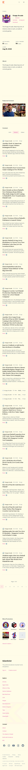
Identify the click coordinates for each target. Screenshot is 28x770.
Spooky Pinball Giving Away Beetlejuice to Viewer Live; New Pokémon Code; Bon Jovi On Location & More (13, 243)
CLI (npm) (11, 765)
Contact (4, 731)
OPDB (22, 761)
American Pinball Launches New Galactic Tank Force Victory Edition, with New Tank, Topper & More (13, 411)
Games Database (6, 691)
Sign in (4, 670)
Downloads (5, 716)
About (4, 728)
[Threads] (18, 745)
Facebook (15, 22)
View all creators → (7, 643)
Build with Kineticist (7, 737)
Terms (19, 754)
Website (17, 18)
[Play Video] (14, 110)
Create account (12, 670)
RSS (3, 740)
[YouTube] (13, 745)
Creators (4, 11)
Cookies (4, 756)
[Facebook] (4, 745)
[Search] (19, 2)
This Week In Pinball (7, 734)
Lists (3, 697)
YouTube (15, 20)
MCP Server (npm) (18, 765)
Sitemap (17, 756)
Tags (3, 710)
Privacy (13, 754)
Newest (16, 132)
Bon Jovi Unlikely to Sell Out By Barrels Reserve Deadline (13, 346)
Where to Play (6, 688)
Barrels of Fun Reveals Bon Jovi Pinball (13, 486)
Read (4, 156)
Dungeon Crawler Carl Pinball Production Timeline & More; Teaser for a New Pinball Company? (12, 294)
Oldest (22, 132)
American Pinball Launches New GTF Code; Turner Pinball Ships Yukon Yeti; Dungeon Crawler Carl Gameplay (13, 437)
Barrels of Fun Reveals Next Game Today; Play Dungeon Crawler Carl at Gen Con (12, 509)
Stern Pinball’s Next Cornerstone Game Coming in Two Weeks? (13, 169)
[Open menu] (24, 2)
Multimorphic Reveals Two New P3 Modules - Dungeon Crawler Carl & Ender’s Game (13, 533)
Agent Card (4, 765)
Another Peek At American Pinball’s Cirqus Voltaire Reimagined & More (11, 145)
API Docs (11, 763)
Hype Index (5, 685)
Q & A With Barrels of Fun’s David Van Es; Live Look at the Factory (12, 462)
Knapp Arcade (8, 141)
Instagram (21, 20)
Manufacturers (6, 703)
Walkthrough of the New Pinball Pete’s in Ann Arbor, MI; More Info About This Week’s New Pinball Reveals (13, 558)
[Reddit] (23, 745)
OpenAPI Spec (17, 763)
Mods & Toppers (6, 707)
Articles (4, 682)
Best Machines (6, 694)
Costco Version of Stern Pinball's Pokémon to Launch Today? (13, 219)
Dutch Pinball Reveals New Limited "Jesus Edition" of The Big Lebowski (12, 269)
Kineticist (7, 661)
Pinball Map (12, 761)
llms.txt (23, 763)
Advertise (4, 758)
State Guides (5, 713)
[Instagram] (9, 745)
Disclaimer (10, 756)
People (4, 700)
